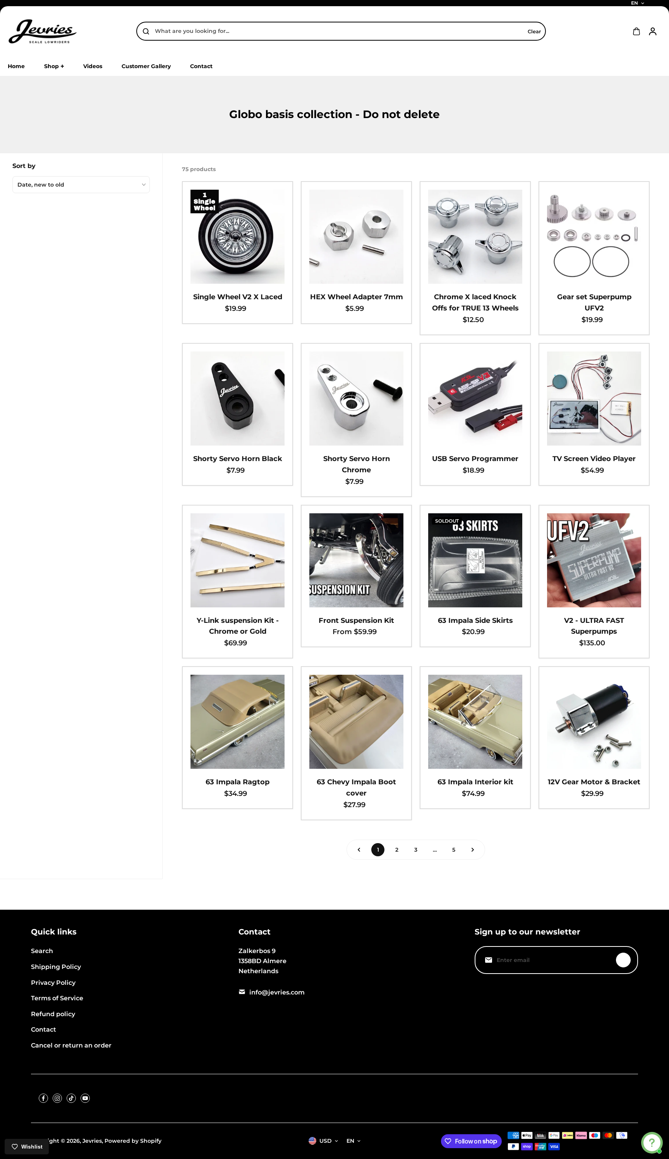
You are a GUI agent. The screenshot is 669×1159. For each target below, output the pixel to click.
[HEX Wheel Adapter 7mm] (356, 237)
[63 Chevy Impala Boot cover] (356, 722)
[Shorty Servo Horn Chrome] (356, 398)
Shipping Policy (56, 966)
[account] (652, 31)
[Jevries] (42, 31)
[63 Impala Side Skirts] (475, 560)
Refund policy (53, 1014)
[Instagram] (57, 1098)
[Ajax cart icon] (636, 31)
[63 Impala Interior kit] (475, 722)
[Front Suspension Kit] (356, 560)
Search (42, 951)
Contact (43, 1029)
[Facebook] (43, 1098)
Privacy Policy (53, 982)
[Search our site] (146, 31)
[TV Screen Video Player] (594, 398)
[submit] (623, 960)
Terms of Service (57, 998)
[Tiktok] (71, 1098)
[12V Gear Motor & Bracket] (594, 722)
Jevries (92, 1140)
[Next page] (472, 849)
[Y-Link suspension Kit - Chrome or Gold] (237, 560)
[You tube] (85, 1098)
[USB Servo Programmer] (475, 398)
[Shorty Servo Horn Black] (237, 398)
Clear (534, 31)
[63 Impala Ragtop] (237, 722)
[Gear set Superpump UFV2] (594, 237)
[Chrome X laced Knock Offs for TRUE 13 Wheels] (475, 237)
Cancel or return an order (71, 1045)
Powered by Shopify (133, 1140)
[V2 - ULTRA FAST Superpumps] (594, 560)
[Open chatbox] (652, 1143)
